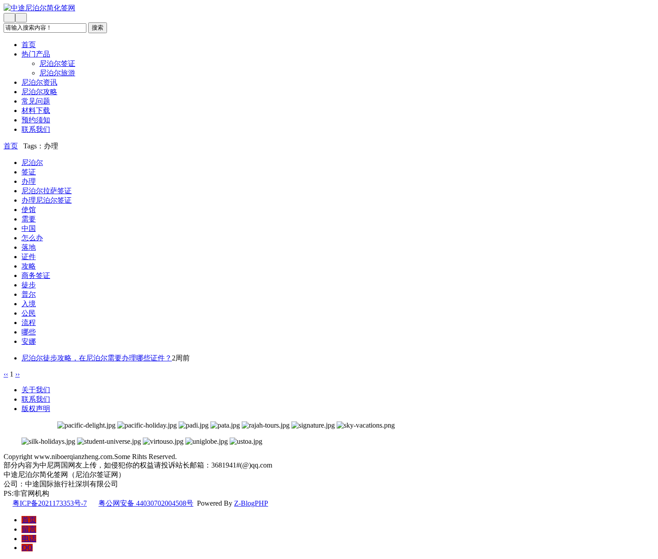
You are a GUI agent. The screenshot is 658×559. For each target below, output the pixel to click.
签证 (28, 172)
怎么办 (32, 238)
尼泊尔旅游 (57, 73)
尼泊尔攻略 (39, 91)
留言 (29, 529)
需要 (28, 219)
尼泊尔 (32, 162)
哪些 (28, 332)
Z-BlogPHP (251, 503)
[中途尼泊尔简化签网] (233, 8)
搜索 (97, 27)
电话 (29, 538)
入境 (28, 304)
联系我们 (35, 129)
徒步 (28, 285)
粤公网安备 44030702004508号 (145, 503)
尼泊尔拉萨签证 (46, 191)
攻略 (28, 266)
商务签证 (35, 275)
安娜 (28, 341)
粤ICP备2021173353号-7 (50, 503)
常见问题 (35, 101)
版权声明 (35, 408)
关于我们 (35, 390)
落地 (28, 247)
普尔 (28, 294)
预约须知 (35, 120)
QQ (27, 547)
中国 (28, 228)
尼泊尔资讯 (39, 82)
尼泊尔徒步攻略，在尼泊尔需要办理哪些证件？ (96, 358)
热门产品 (35, 54)
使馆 (28, 209)
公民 (28, 313)
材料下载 (35, 110)
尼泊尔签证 (57, 63)
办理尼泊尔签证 (46, 200)
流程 (28, 322)
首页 (28, 44)
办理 (28, 181)
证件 (28, 256)
